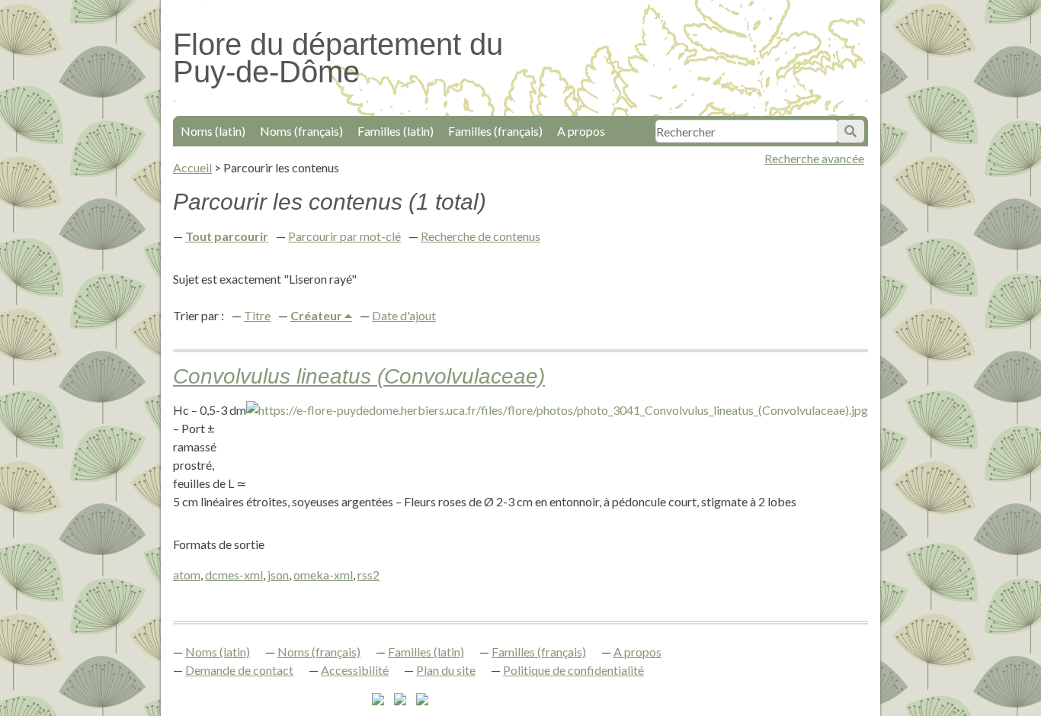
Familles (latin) (395, 131)
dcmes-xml (234, 574)
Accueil (192, 167)
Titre (257, 315)
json (278, 574)
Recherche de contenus (480, 236)
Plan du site (446, 670)
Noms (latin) (213, 131)
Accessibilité (355, 670)
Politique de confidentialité (573, 670)
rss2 (368, 574)
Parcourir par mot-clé (344, 236)
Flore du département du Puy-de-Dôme (338, 57)
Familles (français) (495, 131)
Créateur (317, 315)
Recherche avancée (814, 158)
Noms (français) (301, 131)
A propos (581, 131)
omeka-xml (323, 574)
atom (186, 574)
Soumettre (850, 131)
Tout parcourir (226, 236)
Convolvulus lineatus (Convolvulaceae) (359, 376)
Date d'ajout (404, 315)
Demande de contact (239, 670)
